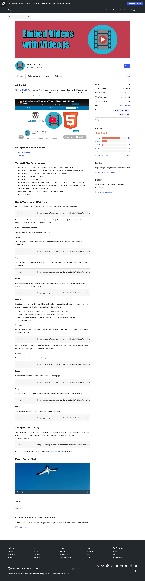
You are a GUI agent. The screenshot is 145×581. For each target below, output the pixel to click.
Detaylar (20, 76)
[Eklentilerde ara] (29, 17)
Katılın (88, 548)
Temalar (36, 551)
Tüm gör (127, 155)
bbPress (116, 554)
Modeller (37, 557)
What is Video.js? (21, 508)
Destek (127, 76)
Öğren (62, 548)
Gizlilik (10, 557)
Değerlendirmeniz (101, 155)
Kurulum (47, 76)
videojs (127, 114)
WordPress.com (119, 548)
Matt (115, 551)
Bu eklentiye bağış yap (103, 192)
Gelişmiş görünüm (101, 120)
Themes (21, 155)
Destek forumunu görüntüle (105, 172)
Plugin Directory (13, 10)
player (127, 110)
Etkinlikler (90, 551)
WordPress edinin (135, 3)
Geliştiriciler (64, 554)
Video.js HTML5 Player (23, 90)
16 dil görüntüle (125, 105)
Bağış (89, 554)
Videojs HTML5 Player (55, 451)
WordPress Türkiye (32, 568)
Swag (89, 557)
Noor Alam (30, 67)
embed (116, 110)
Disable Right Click (25, 152)
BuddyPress (117, 557)
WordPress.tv (65, 557)
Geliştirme (58, 76)
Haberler (11, 551)
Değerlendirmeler (34, 76)
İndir (126, 66)
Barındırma (11, 554)
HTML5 (122, 110)
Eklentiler (37, 554)
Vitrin (35, 548)
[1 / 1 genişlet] (87, 465)
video (121, 114)
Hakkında (11, 548)
